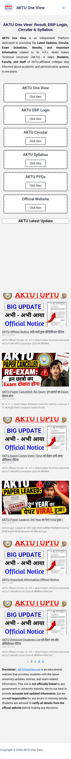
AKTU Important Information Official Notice (30, 579)
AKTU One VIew (30, 7)
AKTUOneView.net (29, 669)
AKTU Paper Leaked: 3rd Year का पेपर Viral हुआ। (32, 519)
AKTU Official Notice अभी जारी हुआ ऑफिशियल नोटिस (33, 331)
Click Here (35, 96)
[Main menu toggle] (64, 8)
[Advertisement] (35, 258)
